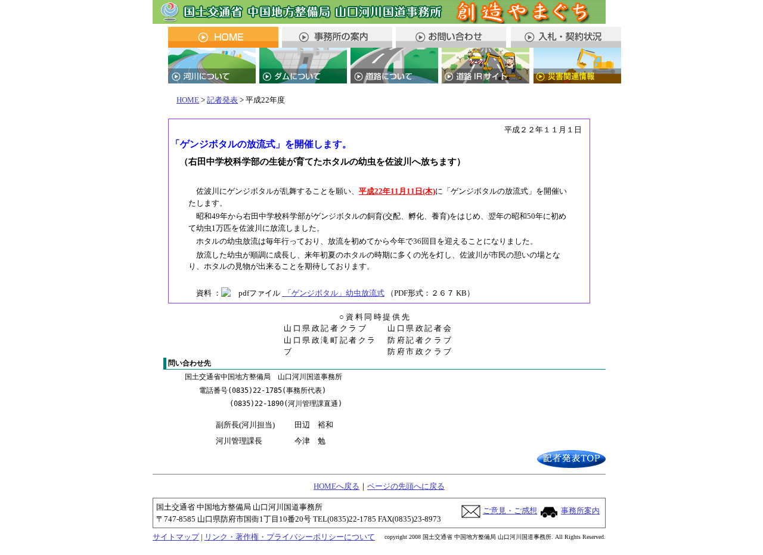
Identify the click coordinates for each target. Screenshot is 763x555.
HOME (187, 99)
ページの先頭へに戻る (406, 486)
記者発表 (222, 99)
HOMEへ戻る (336, 486)
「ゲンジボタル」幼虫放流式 (333, 293)
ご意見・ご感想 (510, 510)
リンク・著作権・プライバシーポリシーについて (289, 536)
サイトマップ (176, 536)
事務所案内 (580, 510)
